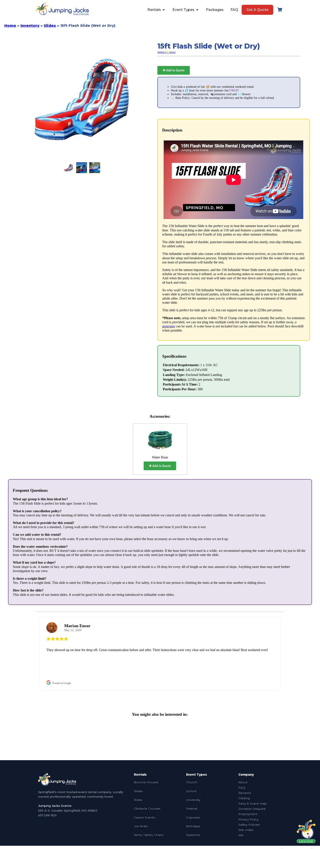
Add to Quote (175, 70)
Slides (50, 26)
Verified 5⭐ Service (166, 52)
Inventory (29, 26)
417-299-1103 (47, 815)
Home (10, 26)
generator (168, 326)
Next (287, 653)
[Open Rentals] (163, 9)
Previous (32, 653)
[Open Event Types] (197, 9)
